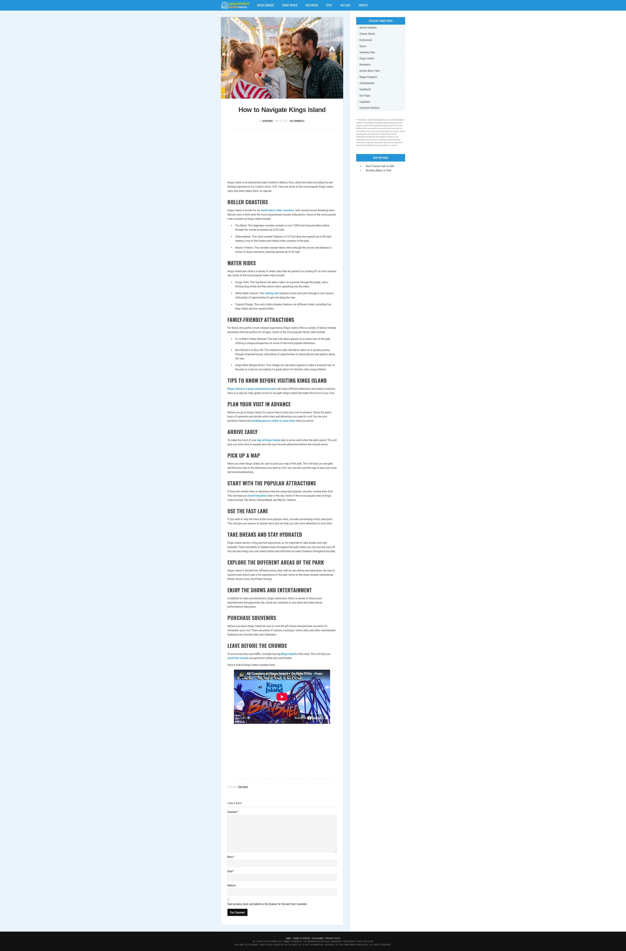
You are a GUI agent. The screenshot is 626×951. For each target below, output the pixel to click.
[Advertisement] (282, 155)
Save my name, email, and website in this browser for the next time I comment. (267, 904)
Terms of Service (301, 938)
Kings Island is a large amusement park (251, 388)
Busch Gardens (265, 5)
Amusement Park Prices (235, 5)
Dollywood (312, 5)
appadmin (267, 120)
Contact (363, 5)
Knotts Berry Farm (369, 70)
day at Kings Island (268, 440)
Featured (243, 786)
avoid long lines (257, 495)
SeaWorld (365, 89)
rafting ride (272, 293)
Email (230, 871)
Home (288, 938)
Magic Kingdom (368, 77)
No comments (297, 120)
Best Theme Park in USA (380, 166)
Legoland (364, 101)
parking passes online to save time (273, 420)
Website (231, 885)
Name (231, 857)
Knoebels (364, 64)
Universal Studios (369, 107)
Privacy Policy (332, 938)
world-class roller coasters (277, 210)
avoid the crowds (238, 658)
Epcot (329, 5)
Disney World (289, 5)
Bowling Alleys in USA (378, 170)
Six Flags (345, 5)
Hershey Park (367, 52)
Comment (233, 812)
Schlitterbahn (366, 83)
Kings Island (288, 654)
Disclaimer (317, 938)
